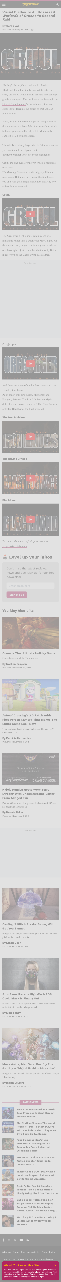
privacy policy (13, 1274)
